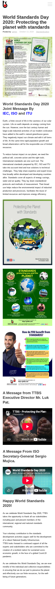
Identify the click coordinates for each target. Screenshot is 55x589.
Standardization (42, 32)
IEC (6, 113)
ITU (29, 113)
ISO (14, 113)
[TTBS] (18, 4)
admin (14, 32)
